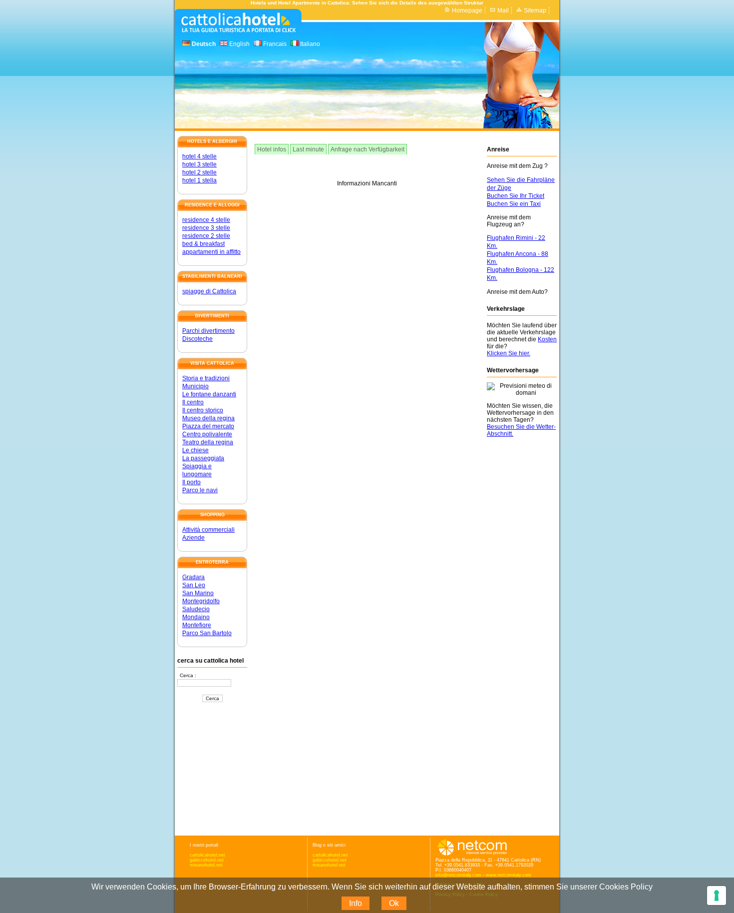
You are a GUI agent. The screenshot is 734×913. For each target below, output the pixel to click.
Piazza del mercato (208, 426)
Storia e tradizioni (206, 378)
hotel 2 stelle (199, 172)
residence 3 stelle (206, 227)
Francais (274, 43)
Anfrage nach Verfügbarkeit (367, 149)
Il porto (191, 482)
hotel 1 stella (199, 180)
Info (355, 903)
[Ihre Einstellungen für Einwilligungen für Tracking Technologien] (716, 895)
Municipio (195, 386)
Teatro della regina (207, 442)
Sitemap (535, 10)
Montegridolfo (201, 601)
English (239, 43)
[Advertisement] (212, 770)
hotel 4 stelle (199, 156)
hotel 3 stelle (199, 164)
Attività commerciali (208, 529)
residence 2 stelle (206, 235)
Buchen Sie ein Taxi (514, 203)
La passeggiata (203, 458)
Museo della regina (208, 418)
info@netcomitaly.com (458, 875)
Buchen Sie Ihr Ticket (515, 195)
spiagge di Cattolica (209, 291)
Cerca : (188, 675)
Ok (394, 903)
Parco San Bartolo (207, 633)
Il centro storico (202, 410)
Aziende (193, 537)
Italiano (309, 43)
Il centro (193, 402)
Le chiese (195, 450)
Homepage (467, 10)
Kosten (547, 339)
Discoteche (197, 338)
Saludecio (196, 609)
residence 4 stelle (206, 219)
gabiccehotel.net (207, 860)
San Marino (198, 593)
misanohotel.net (206, 865)
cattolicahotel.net (207, 855)
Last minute (308, 149)
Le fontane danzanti (209, 394)
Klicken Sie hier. (508, 353)
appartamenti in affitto (211, 251)
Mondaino (196, 617)
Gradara (193, 577)
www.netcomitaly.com (508, 875)
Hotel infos (271, 149)
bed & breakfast (203, 243)
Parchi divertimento (208, 330)
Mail (503, 10)
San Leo (193, 585)
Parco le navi (200, 490)
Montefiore (196, 625)
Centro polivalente (207, 434)
